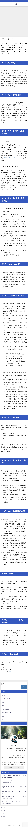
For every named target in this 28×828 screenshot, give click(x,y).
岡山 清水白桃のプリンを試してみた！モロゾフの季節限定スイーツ (14, 787)
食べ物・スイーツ (6, 695)
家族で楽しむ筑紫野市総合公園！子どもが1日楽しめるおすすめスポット (14, 781)
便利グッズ (4, 702)
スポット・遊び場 (6, 698)
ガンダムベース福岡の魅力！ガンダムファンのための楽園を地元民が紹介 (14, 802)
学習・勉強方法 (5, 709)
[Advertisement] (14, 21)
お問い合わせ (3, 807)
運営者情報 (2, 816)
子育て (3, 705)
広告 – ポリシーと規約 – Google (13, 157)
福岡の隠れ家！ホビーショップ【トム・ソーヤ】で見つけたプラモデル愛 (14, 797)
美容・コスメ (5, 716)
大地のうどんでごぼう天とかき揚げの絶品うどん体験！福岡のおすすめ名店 (14, 776)
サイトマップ (3, 810)
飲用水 (3, 719)
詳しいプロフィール (14, 767)
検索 (2, 684)
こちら (11, 671)
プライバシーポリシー (5, 813)
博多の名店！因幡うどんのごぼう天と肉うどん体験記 (14, 792)
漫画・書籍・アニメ (6, 712)
